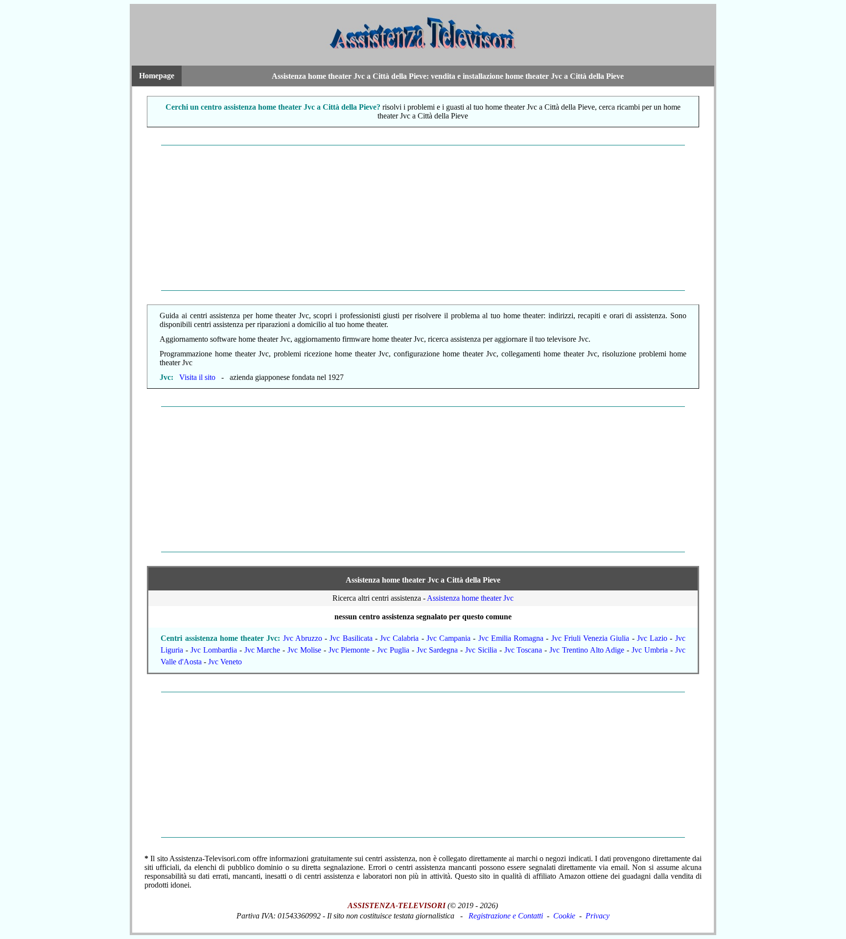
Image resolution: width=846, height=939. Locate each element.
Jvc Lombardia (213, 650)
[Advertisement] (423, 217)
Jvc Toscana (523, 650)
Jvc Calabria (399, 638)
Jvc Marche (262, 650)
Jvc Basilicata (350, 638)
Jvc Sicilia (481, 650)
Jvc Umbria (650, 650)
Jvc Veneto (225, 661)
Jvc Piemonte (349, 650)
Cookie (564, 916)
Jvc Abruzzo (302, 638)
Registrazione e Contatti (506, 916)
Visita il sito (197, 377)
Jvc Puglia (393, 650)
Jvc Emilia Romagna (511, 638)
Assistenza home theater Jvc (470, 598)
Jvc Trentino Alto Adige (586, 650)
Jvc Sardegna (437, 650)
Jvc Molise (304, 650)
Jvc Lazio (652, 638)
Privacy (598, 916)
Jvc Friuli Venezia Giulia (590, 638)
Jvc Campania (448, 638)
